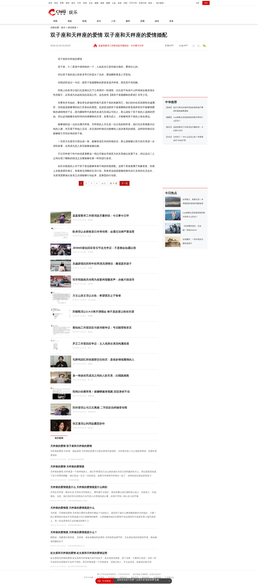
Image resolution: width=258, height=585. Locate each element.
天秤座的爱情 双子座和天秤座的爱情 (71, 446)
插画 (102, 3)
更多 (171, 21)
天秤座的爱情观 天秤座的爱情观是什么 (72, 507)
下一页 (124, 183)
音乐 (99, 21)
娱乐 (73, 3)
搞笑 (157, 21)
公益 (114, 3)
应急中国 (142, 3)
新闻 (169, 107)
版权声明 (134, 577)
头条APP (183, 45)
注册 (197, 3)
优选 (119, 3)
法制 (125, 3)
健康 (108, 3)
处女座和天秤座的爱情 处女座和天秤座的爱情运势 (78, 553)
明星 (55, 21)
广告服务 (101, 577)
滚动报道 (72, 27)
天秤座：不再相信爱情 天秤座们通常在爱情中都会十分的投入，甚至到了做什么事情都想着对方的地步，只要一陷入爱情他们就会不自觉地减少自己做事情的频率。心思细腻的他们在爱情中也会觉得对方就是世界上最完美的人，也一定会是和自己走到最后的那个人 (103, 517)
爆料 (128, 21)
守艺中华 (133, 3)
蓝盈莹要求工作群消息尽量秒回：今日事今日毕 (121, 44)
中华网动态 (169, 577)
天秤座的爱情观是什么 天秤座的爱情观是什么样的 (78, 487)
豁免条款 (146, 577)
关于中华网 (88, 577)
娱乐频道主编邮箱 (140, 574)
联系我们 (112, 577)
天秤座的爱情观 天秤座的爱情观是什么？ (73, 532)
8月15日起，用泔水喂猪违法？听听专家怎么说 (139, 581)
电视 (84, 21)
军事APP (169, 45)
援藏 (96, 3)
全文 (103, 183)
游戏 (85, 3)
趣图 (169, 117)
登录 (206, 3)
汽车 (79, 3)
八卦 (113, 21)
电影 (70, 21)
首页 (50, 3)
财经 (67, 3)
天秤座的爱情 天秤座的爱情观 (67, 466)
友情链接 (157, 577)
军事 (62, 3)
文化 (91, 3)
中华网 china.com (57, 12)
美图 (142, 21)
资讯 (56, 3)
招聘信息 (123, 577)
